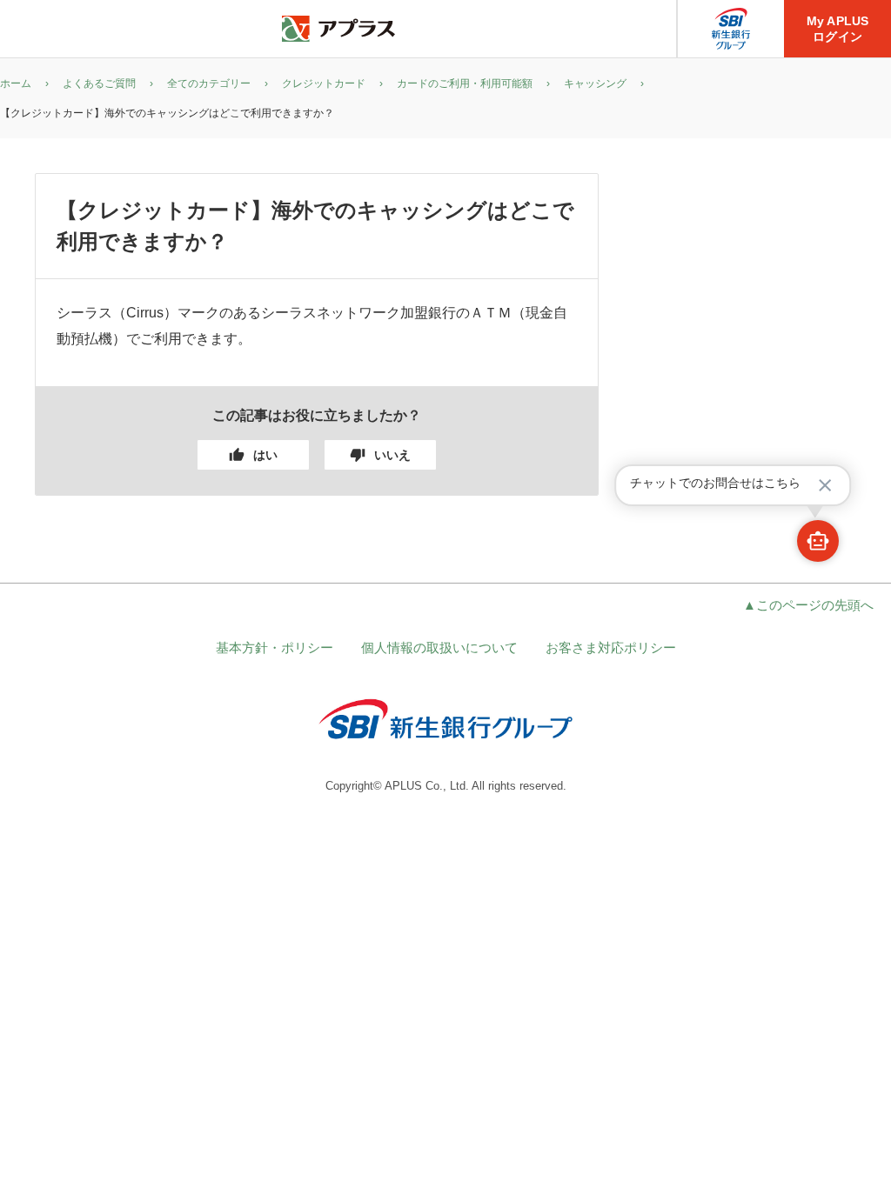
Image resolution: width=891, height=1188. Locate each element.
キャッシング (595, 83)
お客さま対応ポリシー (611, 647)
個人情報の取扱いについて (439, 647)
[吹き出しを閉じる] (824, 485)
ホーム (15, 83)
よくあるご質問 (99, 83)
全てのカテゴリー (209, 83)
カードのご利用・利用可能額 (465, 83)
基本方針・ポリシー (274, 647)
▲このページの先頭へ (808, 604)
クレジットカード (323, 83)
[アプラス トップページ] (338, 29)
